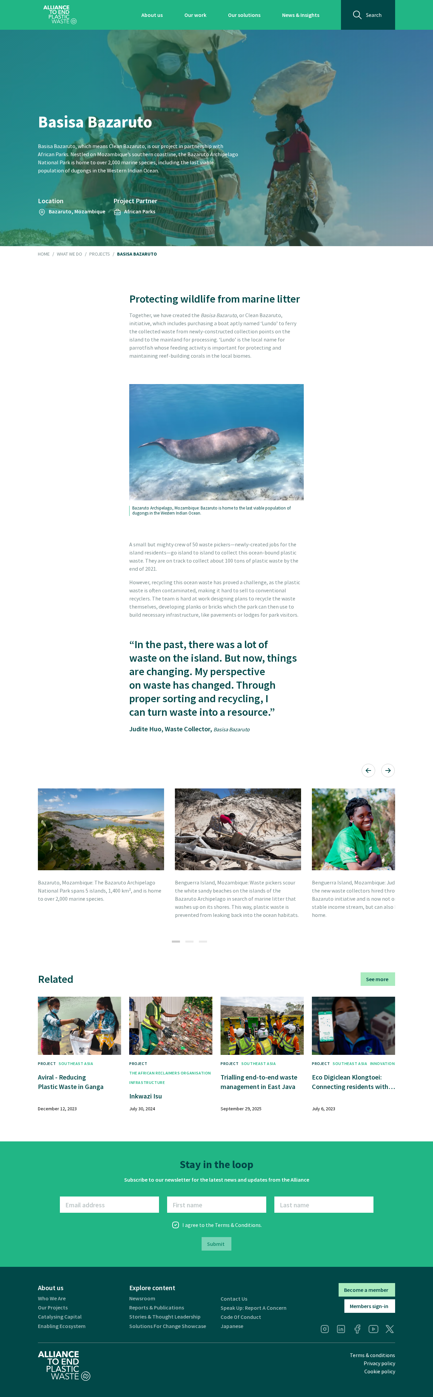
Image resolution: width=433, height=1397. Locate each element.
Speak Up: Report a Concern (254, 1308)
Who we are (52, 1298)
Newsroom (142, 1298)
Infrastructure (147, 1082)
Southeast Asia (76, 1063)
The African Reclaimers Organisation (170, 1072)
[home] (60, 14)
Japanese (232, 1326)
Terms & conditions (372, 1355)
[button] (368, 770)
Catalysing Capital (60, 1316)
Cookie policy (379, 1371)
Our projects (53, 1307)
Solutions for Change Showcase (167, 1326)
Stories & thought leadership (165, 1316)
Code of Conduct (241, 1317)
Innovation (382, 1063)
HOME (44, 254)
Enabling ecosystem (62, 1326)
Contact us (234, 1299)
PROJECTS (99, 254)
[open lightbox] (101, 829)
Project (47, 1063)
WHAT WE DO (69, 254)
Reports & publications (156, 1307)
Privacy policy (379, 1363)
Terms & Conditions (238, 1225)
